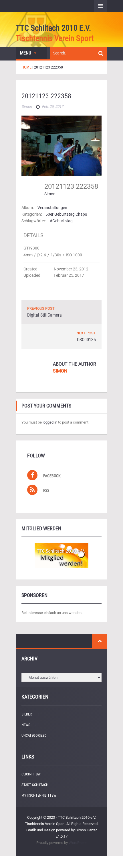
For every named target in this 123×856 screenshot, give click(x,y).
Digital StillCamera (44, 315)
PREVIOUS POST (41, 308)
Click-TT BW (31, 774)
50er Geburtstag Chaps (66, 214)
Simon (49, 194)
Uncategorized (33, 735)
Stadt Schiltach (34, 785)
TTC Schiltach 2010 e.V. (53, 28)
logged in (50, 422)
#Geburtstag (61, 221)
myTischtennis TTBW (38, 795)
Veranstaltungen (52, 207)
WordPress (78, 843)
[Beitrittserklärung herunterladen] (61, 555)
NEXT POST (86, 333)
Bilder (26, 714)
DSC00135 (86, 339)
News (25, 725)
